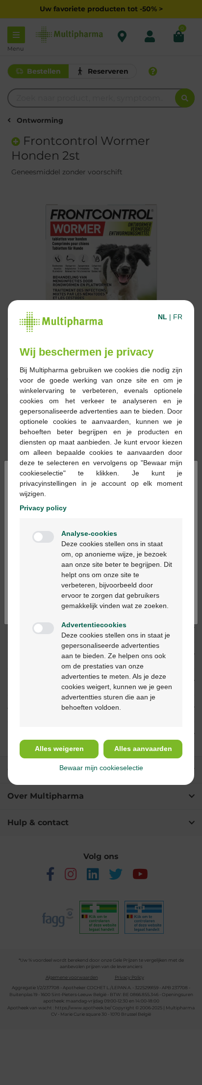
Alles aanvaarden (143, 748)
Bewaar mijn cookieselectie (101, 768)
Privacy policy (43, 508)
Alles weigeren (59, 748)
